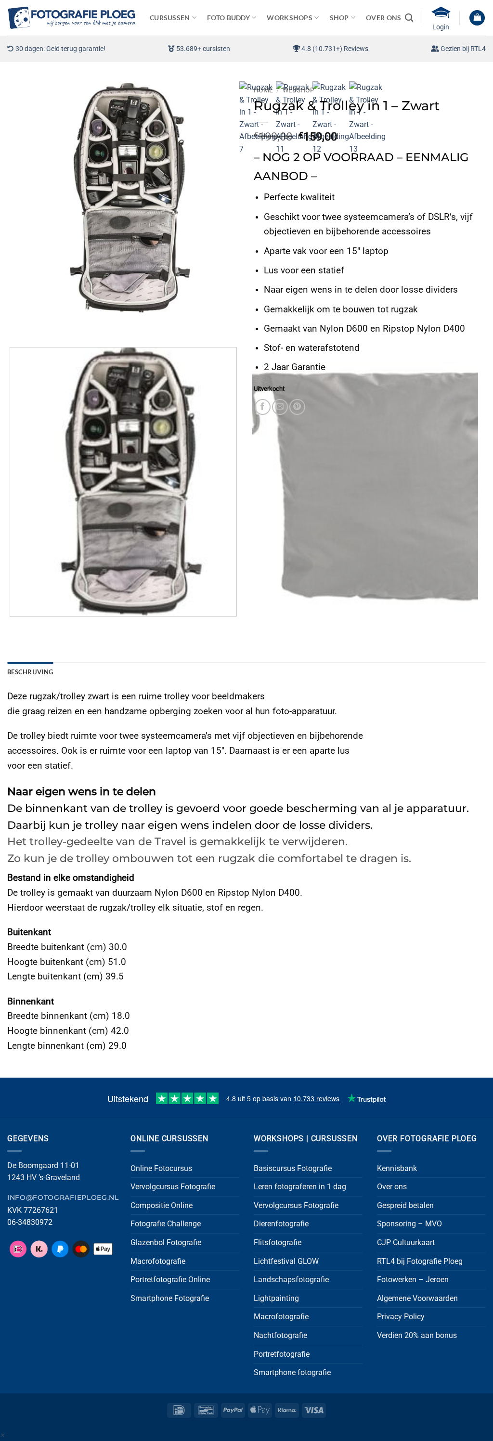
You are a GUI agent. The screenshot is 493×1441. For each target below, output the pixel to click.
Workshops (289, 17)
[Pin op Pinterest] (297, 407)
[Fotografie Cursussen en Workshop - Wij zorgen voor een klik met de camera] (71, 17)
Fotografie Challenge (165, 1223)
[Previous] (16, 322)
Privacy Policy (401, 1316)
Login (440, 27)
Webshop (298, 90)
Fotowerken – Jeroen (413, 1279)
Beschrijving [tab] (30, 672)
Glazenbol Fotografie (165, 1242)
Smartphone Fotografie (169, 1298)
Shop (339, 17)
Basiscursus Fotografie (293, 1168)
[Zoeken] (409, 18)
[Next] (43, 322)
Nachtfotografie (280, 1335)
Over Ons (383, 17)
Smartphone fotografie (292, 1372)
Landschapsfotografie (291, 1279)
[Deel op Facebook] (263, 407)
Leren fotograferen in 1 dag (300, 1186)
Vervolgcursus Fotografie (172, 1186)
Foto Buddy (228, 17)
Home (263, 90)
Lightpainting (276, 1298)
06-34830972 (29, 1222)
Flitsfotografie (277, 1242)
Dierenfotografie (281, 1223)
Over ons (392, 1186)
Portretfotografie (282, 1354)
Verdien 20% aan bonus (417, 1335)
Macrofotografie (157, 1261)
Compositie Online (161, 1205)
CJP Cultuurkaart (406, 1242)
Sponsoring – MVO (409, 1223)
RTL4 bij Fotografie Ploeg (420, 1261)
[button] (477, 18)
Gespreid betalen (405, 1205)
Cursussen (170, 17)
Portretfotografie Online (170, 1279)
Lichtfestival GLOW (286, 1261)
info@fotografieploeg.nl (63, 1197)
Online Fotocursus (161, 1168)
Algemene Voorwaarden (417, 1298)
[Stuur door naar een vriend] (280, 407)
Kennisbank (397, 1168)
